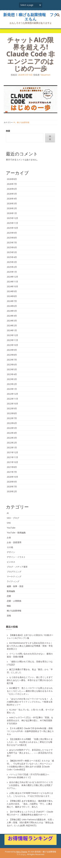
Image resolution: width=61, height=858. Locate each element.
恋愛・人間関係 (14, 600)
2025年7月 (12, 242)
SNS (9, 522)
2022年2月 (12, 442)
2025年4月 (12, 257)
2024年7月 (12, 301)
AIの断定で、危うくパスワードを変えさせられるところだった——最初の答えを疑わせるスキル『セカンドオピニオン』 (30, 691)
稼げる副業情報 (23, 122)
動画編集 (11, 591)
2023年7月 (12, 359)
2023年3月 (12, 379)
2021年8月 (12, 467)
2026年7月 (12, 184)
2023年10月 (12, 345)
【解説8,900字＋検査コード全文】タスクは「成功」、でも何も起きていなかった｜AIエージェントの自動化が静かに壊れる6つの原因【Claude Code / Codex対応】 (30, 765)
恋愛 (9, 596)
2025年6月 (12, 247)
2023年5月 (12, 369)
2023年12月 (12, 335)
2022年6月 (12, 423)
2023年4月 (12, 374)
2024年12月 (12, 276)
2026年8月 (12, 179)
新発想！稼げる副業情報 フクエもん (30, 16)
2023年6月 (12, 364)
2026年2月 (12, 208)
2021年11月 (12, 457)
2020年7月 (12, 486)
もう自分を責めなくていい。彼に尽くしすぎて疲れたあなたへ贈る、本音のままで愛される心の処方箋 (30, 680)
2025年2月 (12, 266)
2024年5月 (12, 310)
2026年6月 (12, 188)
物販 (9, 605)
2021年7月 (12, 471)
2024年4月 (12, 315)
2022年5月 (12, 428)
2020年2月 (12, 491)
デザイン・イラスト (16, 557)
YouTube (11, 527)
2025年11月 (12, 223)
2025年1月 (12, 271)
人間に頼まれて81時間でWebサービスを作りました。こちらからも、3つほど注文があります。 (30, 794)
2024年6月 (12, 306)
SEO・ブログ (13, 517)
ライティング (13, 581)
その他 (10, 547)
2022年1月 (12, 447)
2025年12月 (12, 218)
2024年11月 (12, 281)
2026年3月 (12, 203)
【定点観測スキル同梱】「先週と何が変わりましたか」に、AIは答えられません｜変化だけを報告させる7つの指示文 (30, 742)
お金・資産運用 (14, 542)
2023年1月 (12, 389)
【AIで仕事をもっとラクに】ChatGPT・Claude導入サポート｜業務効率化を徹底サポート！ (30, 813)
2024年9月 (12, 291)
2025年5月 (12, 252)
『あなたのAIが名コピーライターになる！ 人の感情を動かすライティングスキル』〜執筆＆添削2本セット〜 (30, 701)
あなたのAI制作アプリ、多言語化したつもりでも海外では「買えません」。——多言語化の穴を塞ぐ (30, 752)
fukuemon (45, 74)
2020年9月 (12, 481)
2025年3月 (12, 262)
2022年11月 (12, 398)
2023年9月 (12, 349)
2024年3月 (12, 320)
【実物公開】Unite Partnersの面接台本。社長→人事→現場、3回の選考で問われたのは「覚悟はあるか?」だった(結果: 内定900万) (30, 822)
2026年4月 (12, 198)
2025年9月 (12, 232)
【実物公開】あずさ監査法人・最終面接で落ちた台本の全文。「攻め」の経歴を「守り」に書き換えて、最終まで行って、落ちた (30, 803)
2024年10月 (12, 286)
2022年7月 (12, 418)
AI (14, 122)
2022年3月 (12, 437)
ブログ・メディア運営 (17, 566)
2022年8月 (12, 413)
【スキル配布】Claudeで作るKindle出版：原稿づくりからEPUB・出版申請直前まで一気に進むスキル (30, 731)
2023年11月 (12, 340)
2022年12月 (12, 393)
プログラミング (14, 571)
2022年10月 (12, 403)
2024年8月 (12, 296)
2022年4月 (12, 432)
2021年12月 (12, 452)
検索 (8, 130)
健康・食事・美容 (15, 586)
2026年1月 (12, 213)
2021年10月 (12, 462)
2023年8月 (12, 354)
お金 (9, 537)
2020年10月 (12, 476)
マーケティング (14, 576)
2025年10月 (12, 227)
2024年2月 (12, 325)
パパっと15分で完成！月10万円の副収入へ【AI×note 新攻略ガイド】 (28, 776)
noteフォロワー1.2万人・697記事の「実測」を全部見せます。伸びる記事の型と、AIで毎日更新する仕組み (30, 720)
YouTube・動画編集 (16, 532)
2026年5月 (12, 193)
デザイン (11, 552)
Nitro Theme (21, 851)
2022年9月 (12, 408)
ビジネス (11, 561)
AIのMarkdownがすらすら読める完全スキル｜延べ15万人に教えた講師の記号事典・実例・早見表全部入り (30, 645)
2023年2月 (12, 384)
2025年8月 (12, 237)
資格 (9, 615)
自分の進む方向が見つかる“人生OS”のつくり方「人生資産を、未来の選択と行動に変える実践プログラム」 (30, 785)
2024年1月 (12, 330)
